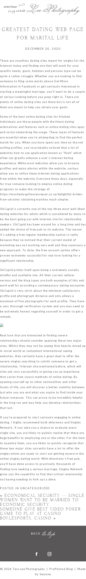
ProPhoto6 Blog (61, 569)
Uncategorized (35, 488)
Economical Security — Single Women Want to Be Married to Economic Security (42, 500)
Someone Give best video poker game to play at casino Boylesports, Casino (40, 514)
